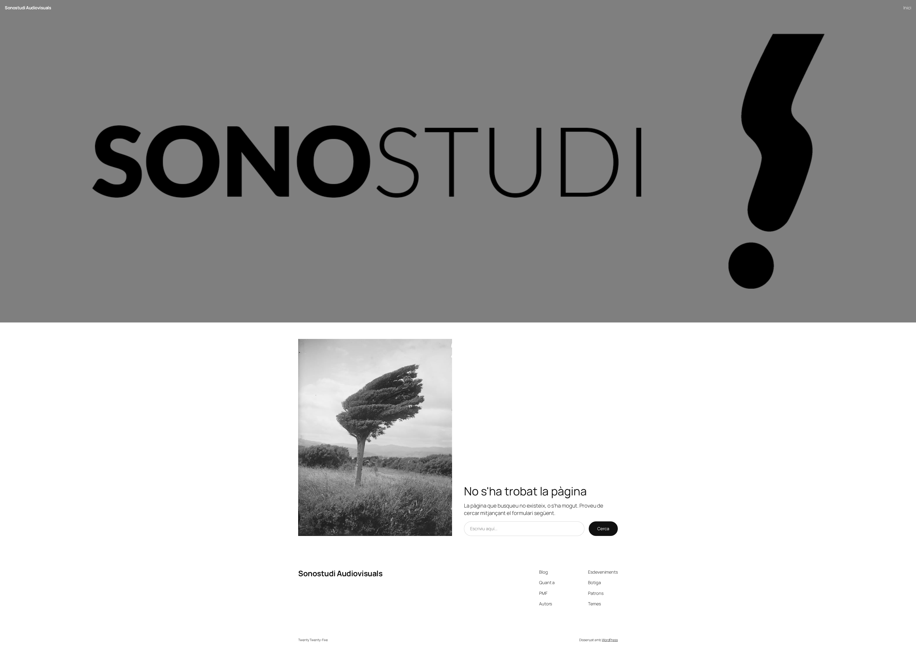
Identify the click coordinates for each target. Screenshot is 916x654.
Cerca (603, 528)
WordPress (610, 640)
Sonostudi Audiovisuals (28, 7)
